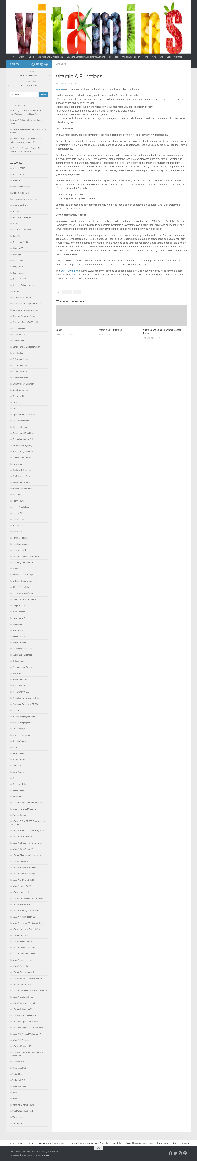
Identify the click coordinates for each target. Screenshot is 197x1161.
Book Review (18, 273)
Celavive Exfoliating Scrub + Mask (27, 304)
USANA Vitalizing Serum (23, 997)
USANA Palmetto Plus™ (23, 941)
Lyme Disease (18, 612)
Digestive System (20, 427)
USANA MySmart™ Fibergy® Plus (27, 923)
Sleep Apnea (17, 772)
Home (13, 57)
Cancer (15, 291)
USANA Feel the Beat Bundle (25, 867)
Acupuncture (18, 174)
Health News (18, 501)
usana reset (67, 292)
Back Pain (16, 236)
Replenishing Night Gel (22, 722)
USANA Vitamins (69, 270)
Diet (14, 408)
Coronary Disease (20, 377)
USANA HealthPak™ (21, 886)
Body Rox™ (17, 267)
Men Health (17, 630)
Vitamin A (77, 292)
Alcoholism (17, 180)
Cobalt (59, 330)
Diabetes (16, 402)
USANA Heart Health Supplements (27, 898)
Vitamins (61, 64)
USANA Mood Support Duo (24, 917)
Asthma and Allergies (21, 217)
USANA (74, 274)
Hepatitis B (17, 531)
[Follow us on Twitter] (37, 64)
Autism (15, 223)
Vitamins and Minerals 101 (50, 57)
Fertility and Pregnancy (22, 445)
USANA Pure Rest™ (21, 984)
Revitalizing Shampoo (21, 735)
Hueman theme (43, 1155)
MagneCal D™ (18, 618)
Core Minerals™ (19, 371)
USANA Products (20, 966)
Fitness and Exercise (21, 458)
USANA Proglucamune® (23, 972)
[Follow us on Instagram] (41, 64)
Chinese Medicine (20, 334)
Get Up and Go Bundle (22, 488)
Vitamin (60, 89)
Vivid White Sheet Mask (22, 1111)
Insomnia (16, 568)
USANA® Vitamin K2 (21, 1046)
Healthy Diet (17, 513)
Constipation (17, 353)
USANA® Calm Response (24, 1015)
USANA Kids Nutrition (21, 904)
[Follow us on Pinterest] (46, 64)
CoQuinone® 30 (19, 365)
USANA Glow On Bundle (23, 880)
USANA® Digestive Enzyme (25, 1021)
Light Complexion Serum (23, 593)
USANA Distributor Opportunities (26, 855)
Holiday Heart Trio (20, 550)
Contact (178, 57)
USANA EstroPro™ (21, 861)
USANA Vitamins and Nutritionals (27, 1003)
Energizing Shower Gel (22, 439)
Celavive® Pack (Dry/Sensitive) (26, 322)
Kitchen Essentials (20, 587)
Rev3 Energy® (18, 729)
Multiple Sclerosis (20, 642)
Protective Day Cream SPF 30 (25, 698)
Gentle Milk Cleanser (21, 470)
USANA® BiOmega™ (22, 1009)
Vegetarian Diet (19, 1068)
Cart (168, 57)
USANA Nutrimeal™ (21, 935)
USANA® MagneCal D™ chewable (27, 1028)
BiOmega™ (17, 248)
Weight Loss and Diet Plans (135, 57)
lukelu (62, 84)
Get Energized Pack (21, 476)
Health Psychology (20, 507)
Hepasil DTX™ (19, 525)
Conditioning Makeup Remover (26, 347)
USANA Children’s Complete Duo (27, 843)
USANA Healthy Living (22, 892)
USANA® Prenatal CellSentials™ (27, 1034)
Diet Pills (113, 57)
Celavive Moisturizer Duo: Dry (25, 310)
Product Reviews (19, 679)
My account (157, 57)
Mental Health (18, 636)
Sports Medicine (19, 784)
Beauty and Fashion (21, 242)
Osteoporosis (18, 661)
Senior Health (18, 753)
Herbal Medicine (19, 538)
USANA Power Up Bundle (23, 947)
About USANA (18, 168)
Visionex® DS (18, 1080)
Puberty (15, 710)
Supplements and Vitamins (24, 809)
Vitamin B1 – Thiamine (110, 330)
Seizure (15, 747)
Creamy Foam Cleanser (23, 384)
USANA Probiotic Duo (22, 960)
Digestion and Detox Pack (23, 414)
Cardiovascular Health (22, 297)
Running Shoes (19, 741)
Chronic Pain (18, 341)
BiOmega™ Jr (18, 254)
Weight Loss (17, 1117)
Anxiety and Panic (20, 205)
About (22, 57)
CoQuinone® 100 (20, 359)
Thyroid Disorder (19, 815)
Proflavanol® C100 (20, 685)
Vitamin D (16, 1092)
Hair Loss (16, 495)
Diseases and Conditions (23, 433)
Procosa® (16, 673)
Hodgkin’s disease (20, 544)
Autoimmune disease (21, 230)
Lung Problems (19, 605)
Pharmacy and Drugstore (23, 667)
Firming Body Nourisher (22, 451)
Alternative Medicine (21, 186)
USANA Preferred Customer (24, 954)
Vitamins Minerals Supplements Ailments (86, 57)
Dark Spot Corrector (21, 390)
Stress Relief (18, 790)
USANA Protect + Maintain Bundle (27, 978)
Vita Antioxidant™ (20, 1086)
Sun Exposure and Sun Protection (27, 803)
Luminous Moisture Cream (24, 599)
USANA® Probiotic (20, 1040)
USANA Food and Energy (23, 874)
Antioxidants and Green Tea (24, 199)
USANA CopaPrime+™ (22, 849)
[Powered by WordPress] (20, 1155)
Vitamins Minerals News (23, 1105)
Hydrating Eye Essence (22, 562)
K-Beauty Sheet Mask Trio (24, 581)
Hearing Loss (18, 519)
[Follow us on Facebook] (33, 64)
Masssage (17, 624)
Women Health (18, 1123)
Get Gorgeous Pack (21, 482)
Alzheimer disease (20, 193)
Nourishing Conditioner (22, 649)
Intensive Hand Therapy (22, 575)
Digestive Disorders (21, 421)
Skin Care (16, 766)
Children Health (19, 328)
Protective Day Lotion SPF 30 (25, 704)
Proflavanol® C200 (20, 692)
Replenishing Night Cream (23, 716)
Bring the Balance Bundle (23, 285)
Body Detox (17, 260)
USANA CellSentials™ (22, 837)
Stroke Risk (17, 796)
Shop (31, 57)
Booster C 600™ (19, 279)
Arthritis (15, 211)
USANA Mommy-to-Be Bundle (25, 910)
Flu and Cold (17, 464)
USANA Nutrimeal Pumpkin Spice (27, 929)
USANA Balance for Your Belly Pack (28, 830)
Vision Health (18, 1074)
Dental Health (18, 396)
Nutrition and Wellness (22, 655)
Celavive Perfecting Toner (23, 316)
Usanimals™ (18, 1062)
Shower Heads (18, 759)
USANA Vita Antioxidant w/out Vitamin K (29, 991)
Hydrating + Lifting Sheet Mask (25, 556)
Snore (15, 778)
